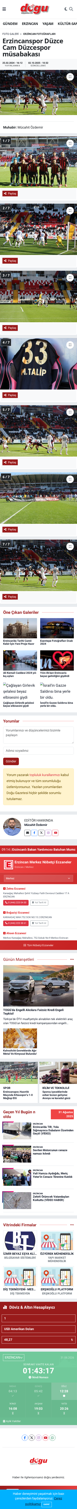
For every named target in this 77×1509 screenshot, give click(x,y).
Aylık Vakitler (13, 1421)
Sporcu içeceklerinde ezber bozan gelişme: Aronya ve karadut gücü (56, 1095)
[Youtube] (55, 833)
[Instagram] (48, 833)
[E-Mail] (27, 833)
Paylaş (12, 193)
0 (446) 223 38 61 (17, 923)
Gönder (11, 761)
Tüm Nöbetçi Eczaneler (40, 945)
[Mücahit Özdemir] (12, 826)
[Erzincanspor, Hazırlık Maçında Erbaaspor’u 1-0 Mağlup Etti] (19, 1073)
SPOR (6, 1088)
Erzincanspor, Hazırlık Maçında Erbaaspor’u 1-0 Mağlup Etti (18, 1095)
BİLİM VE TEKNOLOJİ (55, 1088)
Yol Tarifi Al (40, 902)
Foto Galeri (10, 33)
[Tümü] (72, 1225)
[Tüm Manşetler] (72, 959)
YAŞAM (47, 23)
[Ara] (71, 9)
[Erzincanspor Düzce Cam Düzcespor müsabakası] (38, 92)
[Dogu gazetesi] (35, 9)
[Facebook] (34, 833)
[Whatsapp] (52, 1438)
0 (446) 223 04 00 (17, 902)
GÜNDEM (10, 23)
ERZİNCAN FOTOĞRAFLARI (39, 33)
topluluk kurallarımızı (45, 775)
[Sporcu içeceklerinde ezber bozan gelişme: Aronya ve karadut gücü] (58, 1073)
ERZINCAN (30, 23)
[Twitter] (41, 833)
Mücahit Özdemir (35, 825)
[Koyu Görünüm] (65, 9)
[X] (32, 1438)
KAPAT (47, 1504)
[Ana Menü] (4, 9)
